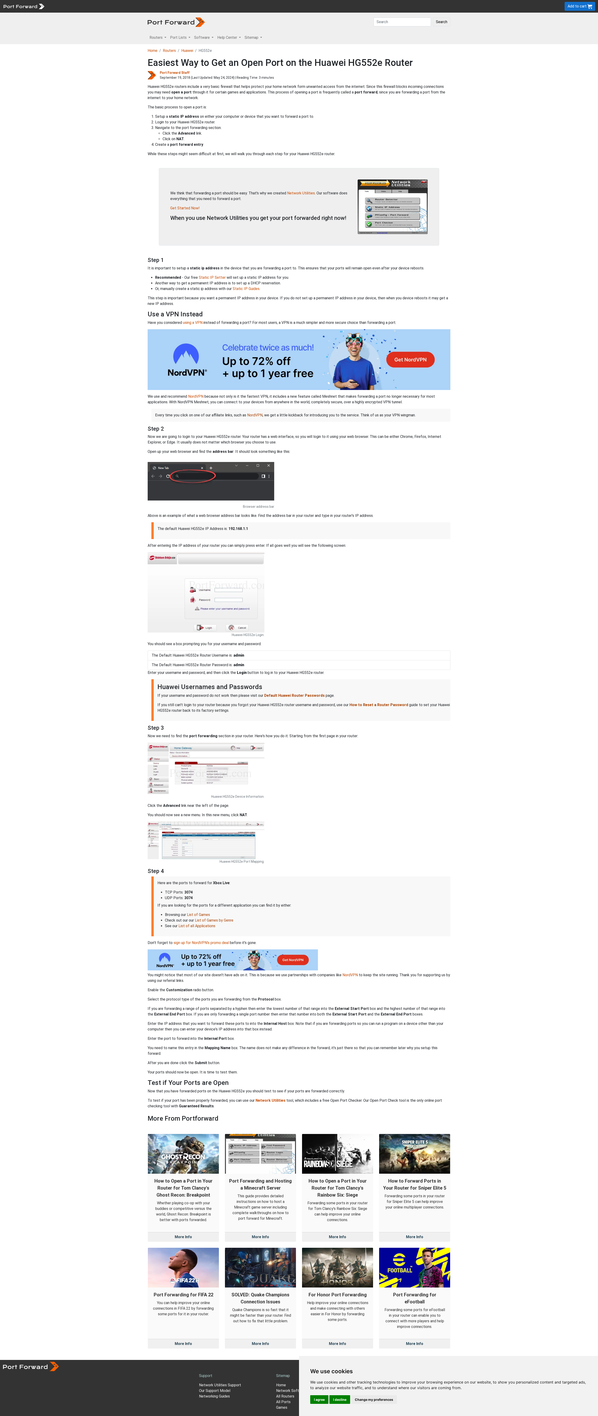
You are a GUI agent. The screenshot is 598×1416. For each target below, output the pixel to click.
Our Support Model (214, 1390)
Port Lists (83, 6)
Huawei (187, 50)
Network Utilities (301, 193)
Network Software (291, 1390)
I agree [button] (319, 1400)
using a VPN (193, 322)
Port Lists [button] (179, 37)
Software (102, 6)
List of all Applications (196, 926)
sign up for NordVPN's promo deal (201, 942)
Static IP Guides (246, 288)
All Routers (285, 1396)
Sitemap (145, 6)
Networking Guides (214, 1396)
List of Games (198, 914)
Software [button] (202, 37)
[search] (157, 6)
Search (441, 22)
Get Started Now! (185, 208)
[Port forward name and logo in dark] (176, 21)
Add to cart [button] (577, 6)
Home (152, 50)
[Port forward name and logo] (24, 6)
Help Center (124, 6)
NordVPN (195, 396)
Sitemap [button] (252, 37)
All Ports (283, 1402)
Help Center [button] (227, 37)
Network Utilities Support (220, 1385)
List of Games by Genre (214, 920)
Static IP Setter (212, 277)
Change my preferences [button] (374, 1400)
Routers (64, 6)
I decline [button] (339, 1400)
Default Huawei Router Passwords (294, 695)
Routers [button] (157, 37)
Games (281, 1407)
